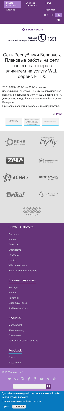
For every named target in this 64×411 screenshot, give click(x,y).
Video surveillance (18, 265)
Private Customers (11, 4)
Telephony (14, 255)
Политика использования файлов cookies (21, 401)
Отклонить (19, 406)
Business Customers (31, 4)
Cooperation (15, 335)
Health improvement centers (23, 270)
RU (46, 15)
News (48, 2)
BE (52, 15)
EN (58, 15)
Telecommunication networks (23, 340)
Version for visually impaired (58, 20)
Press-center (15, 362)
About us (10, 9)
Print (59, 113)
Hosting (12, 260)
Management (15, 325)
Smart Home (15, 249)
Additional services (18, 308)
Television (13, 244)
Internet (12, 239)
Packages (13, 234)
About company (17, 330)
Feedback (50, 9)
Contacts (13, 357)
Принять (7, 406)
